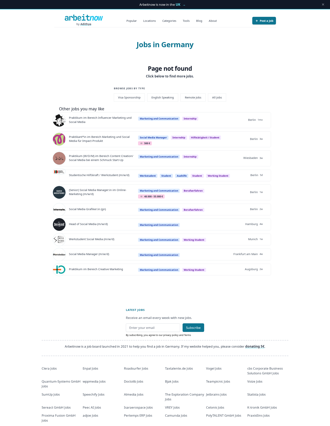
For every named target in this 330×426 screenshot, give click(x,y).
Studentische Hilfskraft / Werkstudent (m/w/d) (99, 175)
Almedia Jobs (133, 394)
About (213, 21)
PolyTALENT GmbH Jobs (223, 415)
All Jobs (217, 97)
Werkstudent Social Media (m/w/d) (91, 239)
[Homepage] (84, 17)
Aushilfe (182, 175)
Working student (218, 175)
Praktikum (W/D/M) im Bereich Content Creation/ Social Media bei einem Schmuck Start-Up (101, 158)
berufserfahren (193, 190)
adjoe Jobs (90, 415)
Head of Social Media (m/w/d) (88, 224)
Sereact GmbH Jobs (56, 407)
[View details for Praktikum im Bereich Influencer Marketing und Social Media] (59, 120)
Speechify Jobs (93, 394)
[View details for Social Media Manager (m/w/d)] (59, 254)
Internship (190, 118)
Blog (199, 21)
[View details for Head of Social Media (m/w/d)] (59, 224)
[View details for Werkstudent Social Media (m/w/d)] (59, 239)
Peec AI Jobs (92, 407)
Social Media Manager (153, 137)
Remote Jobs (193, 97)
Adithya (85, 24)
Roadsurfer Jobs (136, 368)
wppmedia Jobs (94, 381)
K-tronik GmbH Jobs (262, 407)
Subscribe (193, 327)
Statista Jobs (256, 394)
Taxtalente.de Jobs (179, 368)
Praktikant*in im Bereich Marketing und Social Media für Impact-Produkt (99, 139)
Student (166, 175)
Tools (186, 21)
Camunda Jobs (176, 415)
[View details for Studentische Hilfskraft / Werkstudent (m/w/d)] (59, 175)
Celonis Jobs (215, 407)
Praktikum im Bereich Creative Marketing (96, 269)
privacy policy (171, 335)
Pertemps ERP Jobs (138, 415)
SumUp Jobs (51, 394)
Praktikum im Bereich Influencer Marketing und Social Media (100, 120)
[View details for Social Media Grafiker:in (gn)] (59, 209)
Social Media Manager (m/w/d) (89, 254)
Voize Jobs (254, 381)
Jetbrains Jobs (216, 394)
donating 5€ (254, 346)
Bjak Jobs (172, 381)
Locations (149, 21)
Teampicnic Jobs (218, 381)
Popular (131, 21)
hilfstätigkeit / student (205, 137)
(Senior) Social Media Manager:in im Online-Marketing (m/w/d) (97, 192)
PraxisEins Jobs (258, 415)
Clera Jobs (49, 368)
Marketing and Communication (159, 118)
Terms (187, 335)
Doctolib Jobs (133, 381)
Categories (169, 21)
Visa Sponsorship (129, 97)
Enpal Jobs (90, 368)
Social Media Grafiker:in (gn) (87, 209)
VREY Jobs (172, 407)
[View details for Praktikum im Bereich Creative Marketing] (59, 269)
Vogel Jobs (214, 368)
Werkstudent (148, 175)
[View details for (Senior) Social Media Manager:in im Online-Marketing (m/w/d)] (59, 192)
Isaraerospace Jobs (138, 407)
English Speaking (162, 97)
